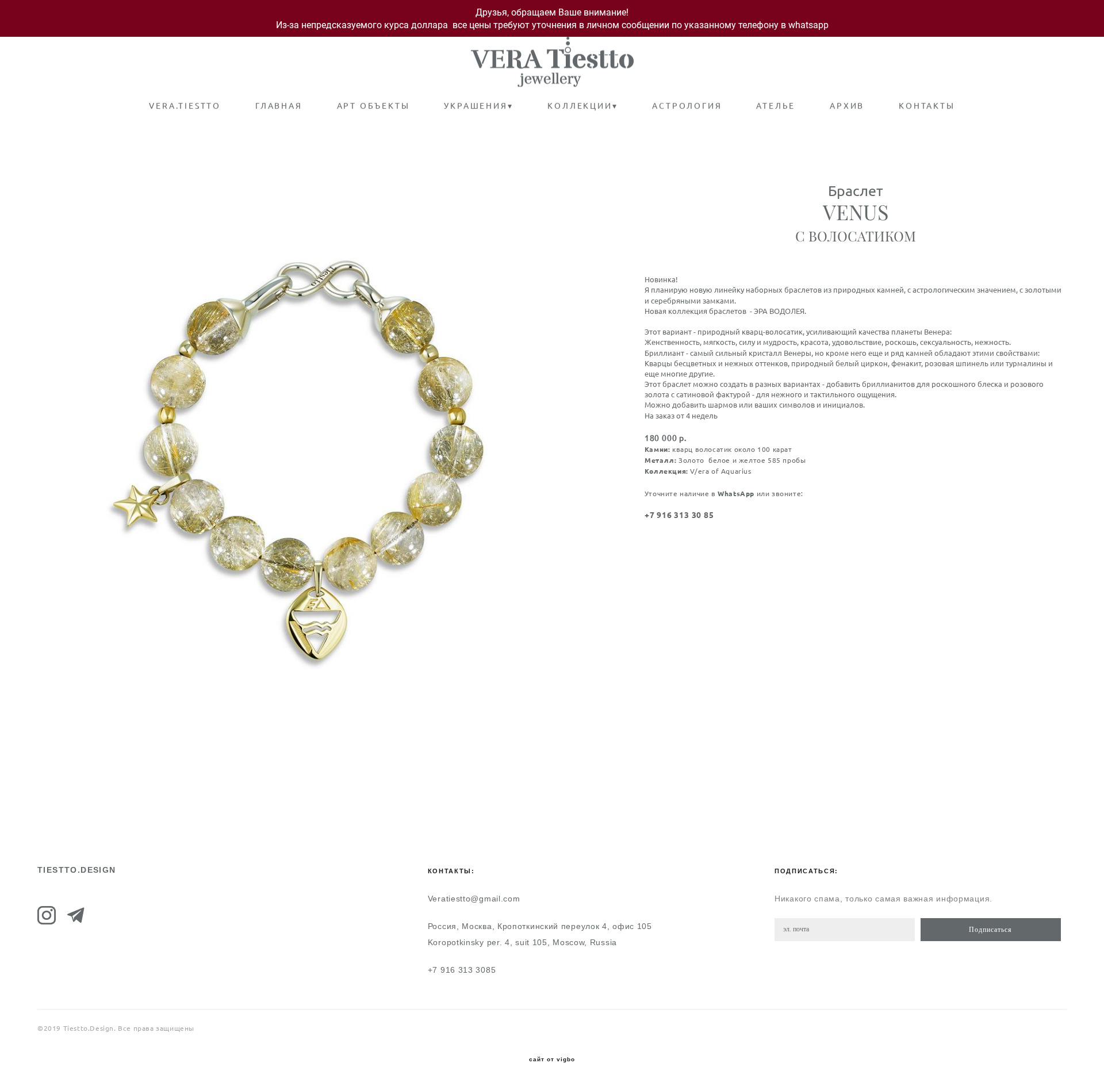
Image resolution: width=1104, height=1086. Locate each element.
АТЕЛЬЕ (775, 105)
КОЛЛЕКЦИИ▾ (582, 105)
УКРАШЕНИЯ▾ (478, 105)
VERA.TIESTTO (185, 105)
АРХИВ (847, 105)
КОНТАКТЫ (926, 105)
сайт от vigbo (552, 1059)
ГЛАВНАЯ (278, 105)
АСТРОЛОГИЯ (687, 105)
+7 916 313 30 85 (679, 515)
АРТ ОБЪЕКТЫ (373, 105)
